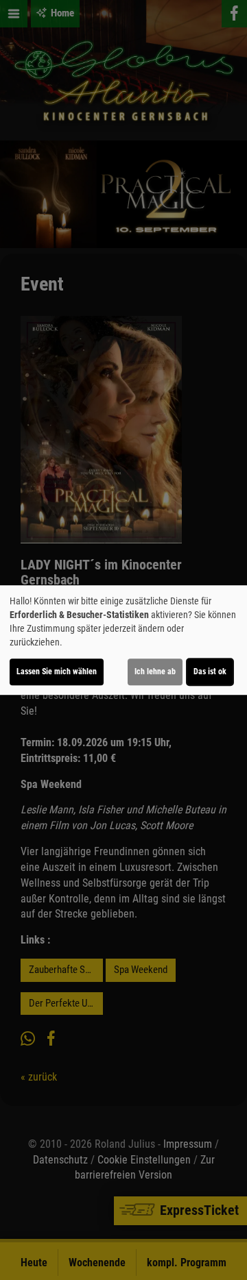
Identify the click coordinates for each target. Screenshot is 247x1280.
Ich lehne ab (155, 671)
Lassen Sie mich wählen (56, 671)
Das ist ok (209, 671)
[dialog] (123, 640)
